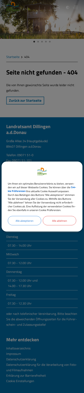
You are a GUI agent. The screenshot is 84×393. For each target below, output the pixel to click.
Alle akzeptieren (24, 220)
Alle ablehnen (59, 220)
